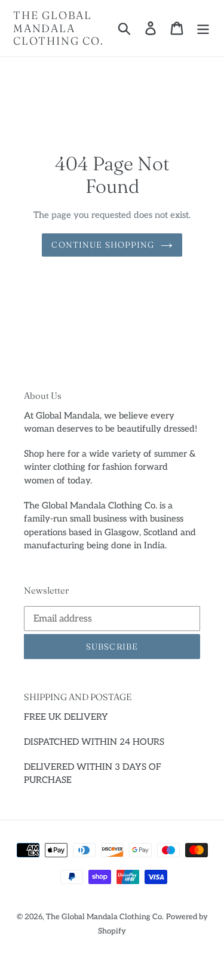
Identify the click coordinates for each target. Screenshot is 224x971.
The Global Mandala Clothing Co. (58, 28)
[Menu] (203, 28)
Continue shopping (102, 244)
